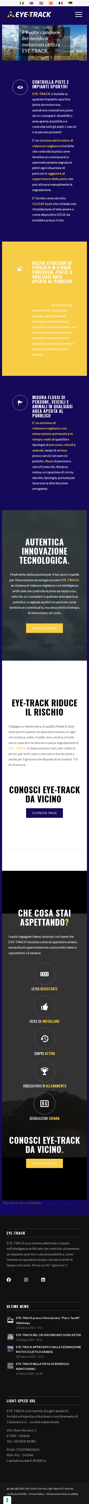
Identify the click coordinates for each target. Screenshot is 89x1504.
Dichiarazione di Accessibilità (62, 1494)
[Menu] (76, 14)
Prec (5, 38)
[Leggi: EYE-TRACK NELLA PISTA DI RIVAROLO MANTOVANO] (10, 1366)
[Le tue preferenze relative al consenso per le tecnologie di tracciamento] (7, 1500)
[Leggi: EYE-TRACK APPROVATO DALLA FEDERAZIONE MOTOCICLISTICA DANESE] (10, 1349)
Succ (83, 38)
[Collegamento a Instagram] (73, 1499)
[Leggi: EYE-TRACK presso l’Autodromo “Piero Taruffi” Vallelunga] (10, 1320)
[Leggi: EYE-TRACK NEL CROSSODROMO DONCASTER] (10, 1337)
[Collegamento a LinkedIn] (79, 1499)
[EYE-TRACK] (29, 14)
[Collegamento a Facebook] (67, 1499)
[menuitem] (76, 14)
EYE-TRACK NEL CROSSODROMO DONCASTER (48, 1335)
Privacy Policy (36, 1494)
